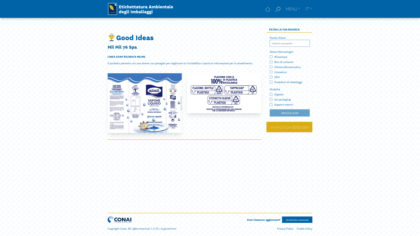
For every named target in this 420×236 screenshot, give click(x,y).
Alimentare (280, 57)
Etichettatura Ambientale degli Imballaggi (146, 9)
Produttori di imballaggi (288, 82)
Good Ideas (135, 37)
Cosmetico (280, 72)
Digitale (279, 94)
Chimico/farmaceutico (287, 67)
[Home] (267, 9)
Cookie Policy (304, 228)
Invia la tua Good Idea (290, 127)
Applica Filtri (289, 113)
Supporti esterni (283, 104)
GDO (277, 77)
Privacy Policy (285, 228)
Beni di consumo (284, 62)
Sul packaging (282, 99)
